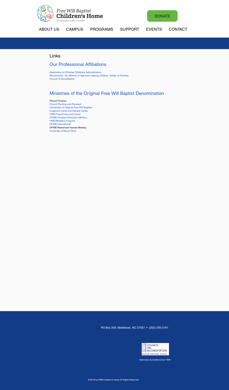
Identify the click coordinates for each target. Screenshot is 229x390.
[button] (50, 29)
